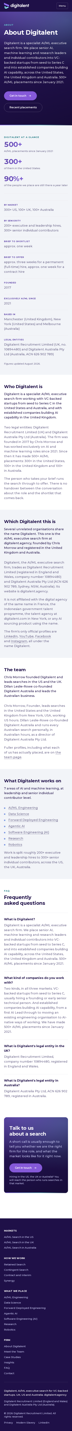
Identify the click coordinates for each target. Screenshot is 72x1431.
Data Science (18, 814)
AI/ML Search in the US (18, 1237)
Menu (62, 5)
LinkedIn (11, 636)
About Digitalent (15, 1346)
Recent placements (23, 107)
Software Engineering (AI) (28, 832)
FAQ (7, 1367)
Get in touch (18, 95)
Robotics (15, 844)
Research (15, 838)
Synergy (9, 1280)
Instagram (19, 641)
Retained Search (14, 1264)
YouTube (26, 636)
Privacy (8, 1422)
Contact (9, 1373)
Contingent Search (16, 1269)
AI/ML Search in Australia (20, 1247)
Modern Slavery (25, 1422)
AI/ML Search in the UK (19, 1242)
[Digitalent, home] (16, 6)
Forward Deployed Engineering (33, 820)
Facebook (43, 636)
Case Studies (12, 1357)
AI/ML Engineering (23, 808)
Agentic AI (16, 826)
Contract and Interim (17, 1275)
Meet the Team (14, 1351)
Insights (9, 1362)
